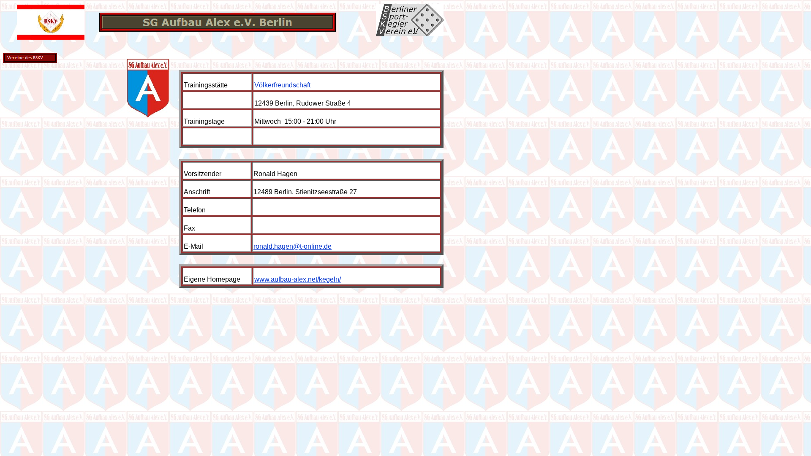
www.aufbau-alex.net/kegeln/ (297, 279)
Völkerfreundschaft (282, 85)
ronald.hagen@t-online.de (292, 246)
